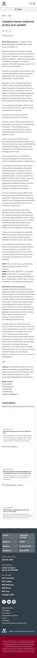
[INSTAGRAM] (14, 602)
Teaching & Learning (24, 536)
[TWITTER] (9, 602)
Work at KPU (24, 550)
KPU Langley (7, 581)
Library (5, 535)
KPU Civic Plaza (8, 578)
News (9, 15)
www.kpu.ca (8, 357)
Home (4, 15)
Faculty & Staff (25, 546)
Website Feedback (7, 608)
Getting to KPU (8, 594)
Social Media (5, 620)
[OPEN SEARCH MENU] (31, 3)
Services (6, 546)
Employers (7, 550)
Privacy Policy (6, 613)
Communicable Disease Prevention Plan (14, 623)
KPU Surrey (6, 588)
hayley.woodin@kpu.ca (10, 394)
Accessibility (6, 610)
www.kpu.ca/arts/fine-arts (24, 282)
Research (6, 542)
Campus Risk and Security (10, 615)
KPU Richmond (8, 585)
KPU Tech (5, 591)
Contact (4, 618)
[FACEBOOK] (4, 602)
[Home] (13, 4)
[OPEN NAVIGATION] (34, 3)
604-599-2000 (7, 560)
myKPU (22, 542)
